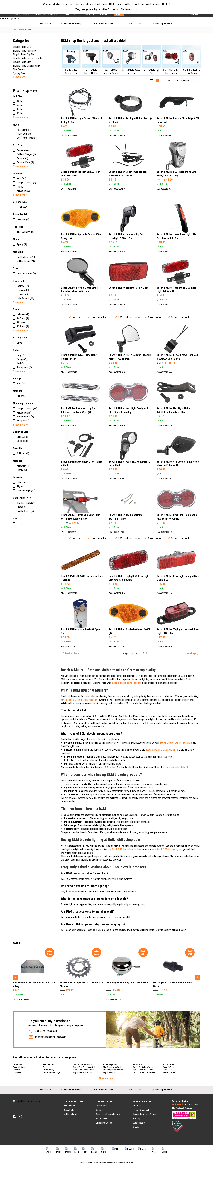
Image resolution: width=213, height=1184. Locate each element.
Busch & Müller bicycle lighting (126, 682)
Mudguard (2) (23, 190)
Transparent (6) (24, 367)
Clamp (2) (21, 507)
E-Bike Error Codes (104, 1123)
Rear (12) (21, 178)
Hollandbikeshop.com (107, 1163)
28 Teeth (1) (23, 440)
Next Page (191, 653)
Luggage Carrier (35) (27, 408)
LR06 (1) (21, 342)
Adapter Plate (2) (25, 162)
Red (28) (21, 363)
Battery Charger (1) (26, 154)
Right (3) (21, 486)
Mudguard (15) (24, 412)
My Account (69, 1105)
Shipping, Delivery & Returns (108, 1114)
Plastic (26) (22, 469)
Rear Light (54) (24, 129)
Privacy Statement (141, 1110)
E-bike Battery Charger (52, 1072)
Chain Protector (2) (26, 273)
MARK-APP (129, 1163)
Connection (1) (24, 150)
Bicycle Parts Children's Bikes (27, 65)
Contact (99, 1110)
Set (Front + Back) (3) (27, 137)
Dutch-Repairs (139, 1123)
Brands (136, 1127)
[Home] (15, 29)
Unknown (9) (23, 314)
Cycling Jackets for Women (144, 1072)
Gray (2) (21, 355)
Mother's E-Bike (169, 1072)
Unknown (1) (23, 436)
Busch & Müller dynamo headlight (176, 742)
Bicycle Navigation (110, 1072)
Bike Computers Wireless (113, 1070)
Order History (70, 1110)
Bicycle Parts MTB (22, 46)
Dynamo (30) (23, 290)
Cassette (16, 1070)
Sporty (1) (22, 244)
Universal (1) (23, 219)
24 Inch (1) (22, 109)
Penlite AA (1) (24, 206)
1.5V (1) (21, 383)
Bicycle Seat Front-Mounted (84, 1067)
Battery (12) (23, 286)
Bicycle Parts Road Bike (24, 50)
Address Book (70, 1114)
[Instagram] (20, 1116)
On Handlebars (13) (26, 257)
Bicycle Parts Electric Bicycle (27, 58)
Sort (170, 80)
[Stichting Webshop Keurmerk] (184, 1115)
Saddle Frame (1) (25, 416)
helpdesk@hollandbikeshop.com (50, 1036)
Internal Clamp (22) (26, 503)
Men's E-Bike (167, 1070)
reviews (191, 1104)
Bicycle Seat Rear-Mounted (83, 1070)
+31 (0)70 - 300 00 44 (46, 1031)
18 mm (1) (22, 322)
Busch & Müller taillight (177, 767)
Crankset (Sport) (19, 1067)
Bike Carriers (19, 69)
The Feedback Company (182, 1108)
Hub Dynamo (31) (25, 298)
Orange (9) (22, 359)
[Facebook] (14, 1116)
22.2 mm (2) (23, 326)
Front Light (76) (24, 133)
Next (197, 977)
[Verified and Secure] (178, 1126)
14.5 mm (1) (23, 318)
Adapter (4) (22, 158)
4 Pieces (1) (23, 453)
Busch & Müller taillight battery (126, 849)
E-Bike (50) (22, 294)
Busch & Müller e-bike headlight (161, 749)
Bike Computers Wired (112, 1067)
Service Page (101, 1105)
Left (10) (21, 482)
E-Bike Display (48, 1070)
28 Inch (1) (22, 101)
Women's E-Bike (169, 1067)
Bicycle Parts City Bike (24, 54)
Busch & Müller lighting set (169, 849)
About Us (137, 1105)
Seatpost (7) (23, 420)
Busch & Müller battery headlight (82, 699)
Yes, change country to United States (95, 9)
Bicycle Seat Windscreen (82, 1072)
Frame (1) (22, 186)
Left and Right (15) (26, 490)
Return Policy (101, 1118)
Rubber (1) (22, 396)
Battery (45, 1067)
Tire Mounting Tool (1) (28, 232)
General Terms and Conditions (146, 1114)
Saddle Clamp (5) (25, 511)
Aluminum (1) (23, 465)
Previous (15, 977)
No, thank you (127, 9)
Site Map (136, 1118)
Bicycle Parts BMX (22, 61)
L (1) (19, 523)
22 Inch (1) (22, 113)
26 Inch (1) (22, 105)
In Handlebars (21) (26, 261)
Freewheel (17, 1072)
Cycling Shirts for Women (143, 1067)
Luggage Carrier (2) (26, 182)
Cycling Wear (19, 73)
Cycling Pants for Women (143, 1070)
